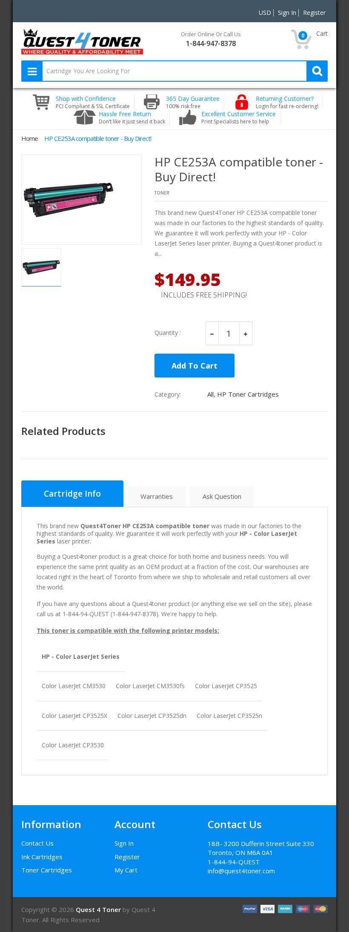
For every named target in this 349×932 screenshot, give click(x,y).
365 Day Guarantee (193, 102)
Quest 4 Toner (99, 909)
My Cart (125, 870)
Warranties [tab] (156, 496)
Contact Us (37, 843)
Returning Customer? (287, 102)
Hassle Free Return (132, 117)
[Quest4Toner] (82, 41)
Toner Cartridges (46, 870)
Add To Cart (194, 365)
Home (29, 138)
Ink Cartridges (42, 856)
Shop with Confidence (93, 102)
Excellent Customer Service (238, 117)
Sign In (124, 843)
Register (127, 856)
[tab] (72, 493)
